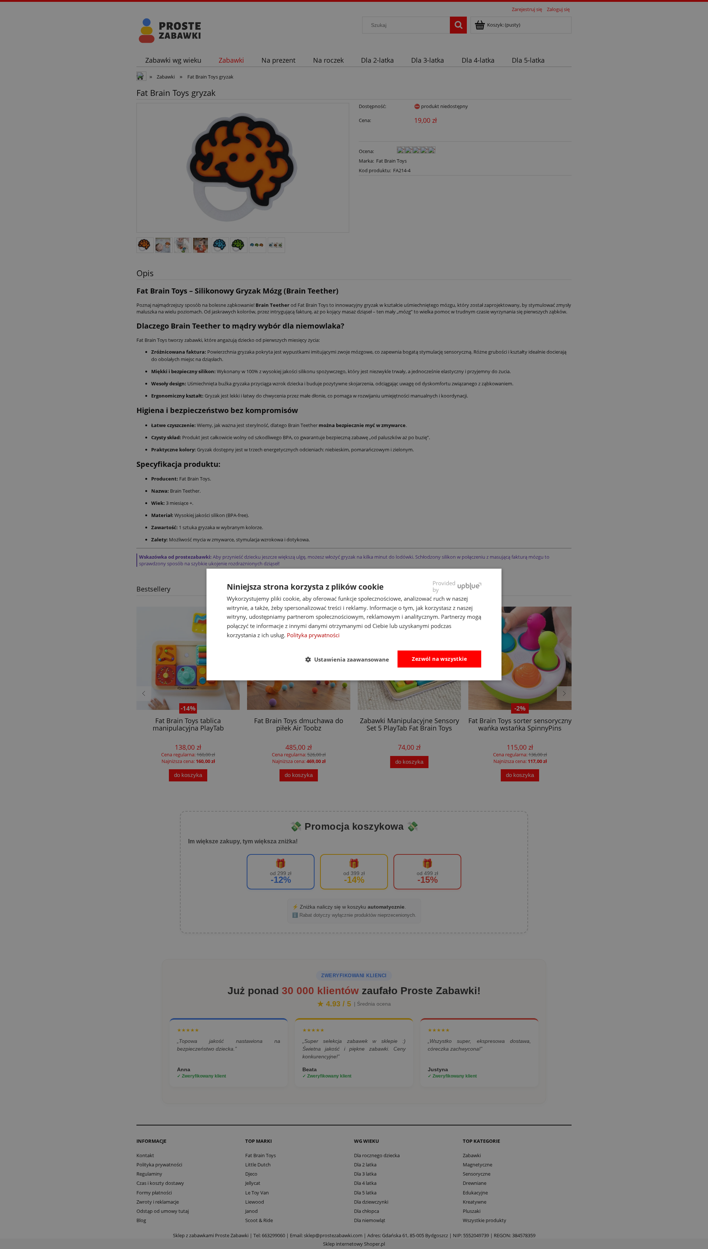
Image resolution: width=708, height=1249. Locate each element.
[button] (350, 659)
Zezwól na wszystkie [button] (439, 658)
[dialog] (354, 625)
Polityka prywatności (313, 635)
